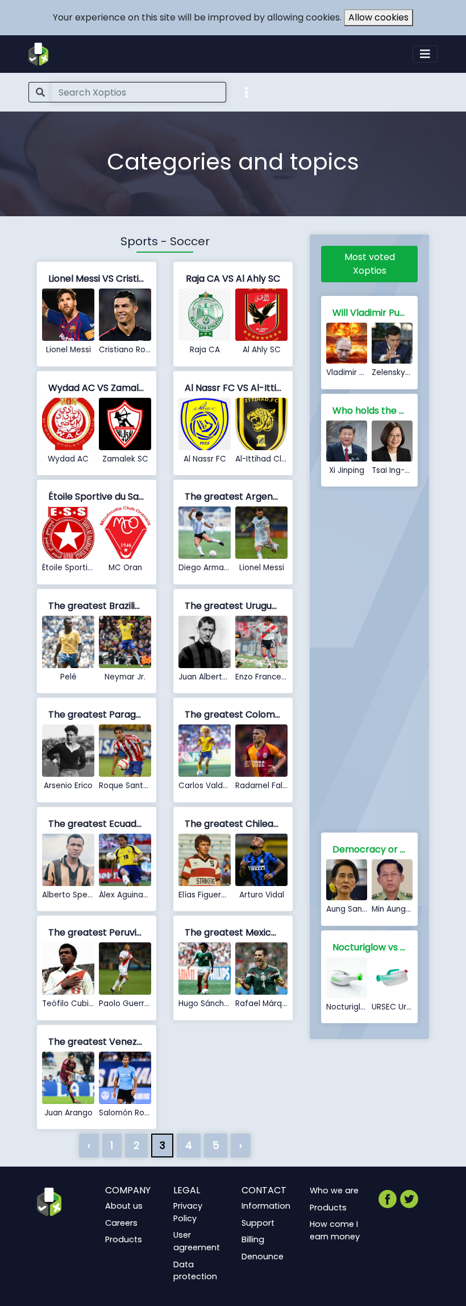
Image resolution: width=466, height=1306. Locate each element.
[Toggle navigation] (425, 54)
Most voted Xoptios (369, 263)
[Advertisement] (369, 662)
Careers (121, 1223)
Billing (253, 1239)
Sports (139, 241)
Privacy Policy (187, 1212)
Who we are (334, 1190)
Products (123, 1239)
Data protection (195, 1271)
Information (266, 1206)
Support (258, 1223)
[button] (246, 91)
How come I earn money (335, 1230)
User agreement (196, 1241)
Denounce (263, 1256)
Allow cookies (378, 17)
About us (124, 1206)
